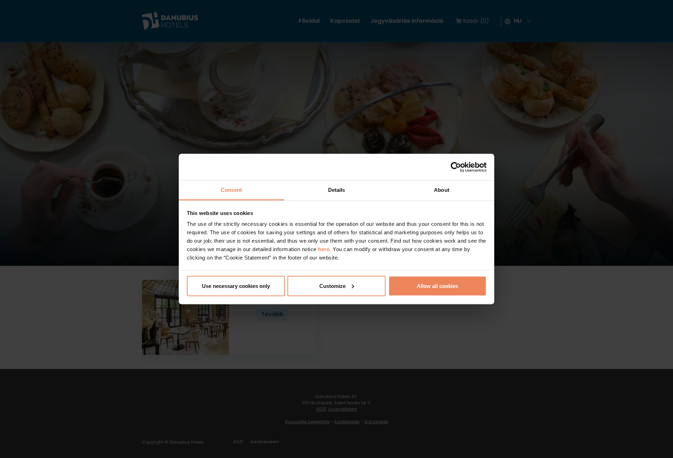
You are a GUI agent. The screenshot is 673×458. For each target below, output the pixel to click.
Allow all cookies (437, 286)
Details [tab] (336, 190)
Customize (332, 286)
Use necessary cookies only (236, 286)
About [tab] (441, 190)
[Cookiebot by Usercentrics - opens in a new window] (456, 167)
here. (325, 249)
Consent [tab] (231, 190)
